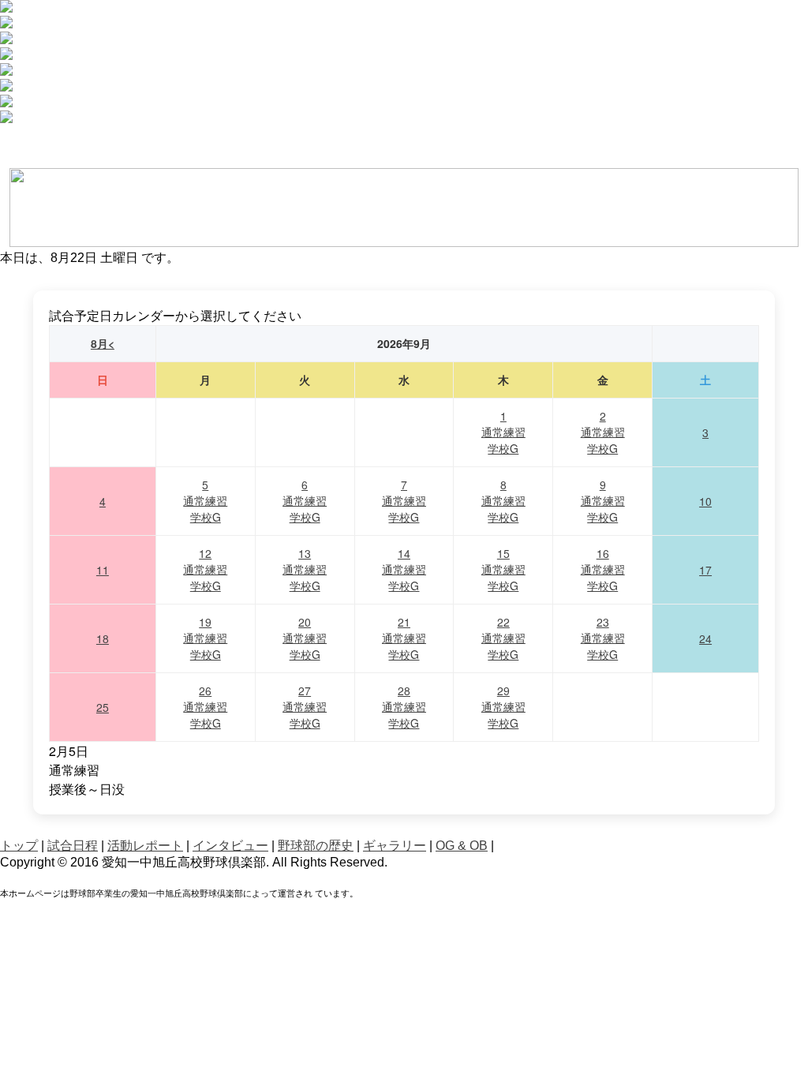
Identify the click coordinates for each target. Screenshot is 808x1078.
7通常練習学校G (404, 501)
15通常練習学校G (503, 569)
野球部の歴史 (316, 845)
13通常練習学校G (304, 569)
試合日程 (72, 845)
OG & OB (462, 845)
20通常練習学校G (304, 638)
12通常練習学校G (205, 569)
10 (705, 501)
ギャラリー (394, 845)
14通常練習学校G (404, 569)
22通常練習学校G (503, 638)
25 (102, 707)
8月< (102, 343)
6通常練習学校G (304, 501)
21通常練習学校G (404, 638)
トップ (19, 845)
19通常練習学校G (205, 638)
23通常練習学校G (603, 638)
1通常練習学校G (503, 432)
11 (102, 570)
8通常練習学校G (503, 501)
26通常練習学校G (205, 707)
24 (705, 638)
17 (705, 570)
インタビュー (230, 845)
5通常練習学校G (205, 501)
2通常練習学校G (603, 432)
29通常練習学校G (503, 707)
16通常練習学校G (603, 569)
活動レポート (145, 845)
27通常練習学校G (304, 707)
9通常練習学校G (603, 501)
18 (102, 638)
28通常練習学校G (404, 707)
